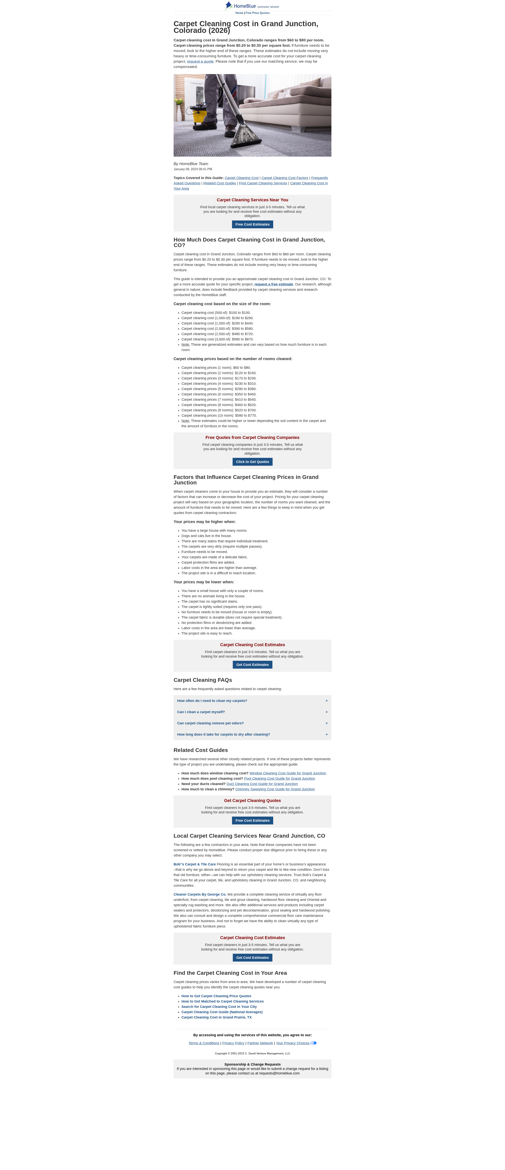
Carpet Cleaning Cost (242, 178)
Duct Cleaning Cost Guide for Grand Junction (262, 784)
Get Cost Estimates (252, 665)
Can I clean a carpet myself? (201, 712)
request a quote (200, 61)
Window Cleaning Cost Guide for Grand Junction (288, 773)
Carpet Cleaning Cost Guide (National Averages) (222, 1012)
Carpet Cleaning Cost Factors (285, 178)
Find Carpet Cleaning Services (263, 183)
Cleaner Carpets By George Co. (200, 894)
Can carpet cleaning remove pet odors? (210, 723)
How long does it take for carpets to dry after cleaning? (223, 734)
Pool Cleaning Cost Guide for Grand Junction (279, 779)
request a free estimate (273, 284)
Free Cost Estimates (253, 224)
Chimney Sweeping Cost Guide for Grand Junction (275, 789)
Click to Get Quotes (252, 462)
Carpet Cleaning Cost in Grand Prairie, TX (216, 1017)
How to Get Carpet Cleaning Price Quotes (216, 996)
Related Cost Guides (219, 183)
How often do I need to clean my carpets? (212, 701)
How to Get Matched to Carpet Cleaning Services (222, 1001)
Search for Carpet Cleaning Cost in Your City (219, 1007)
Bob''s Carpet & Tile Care (195, 864)
